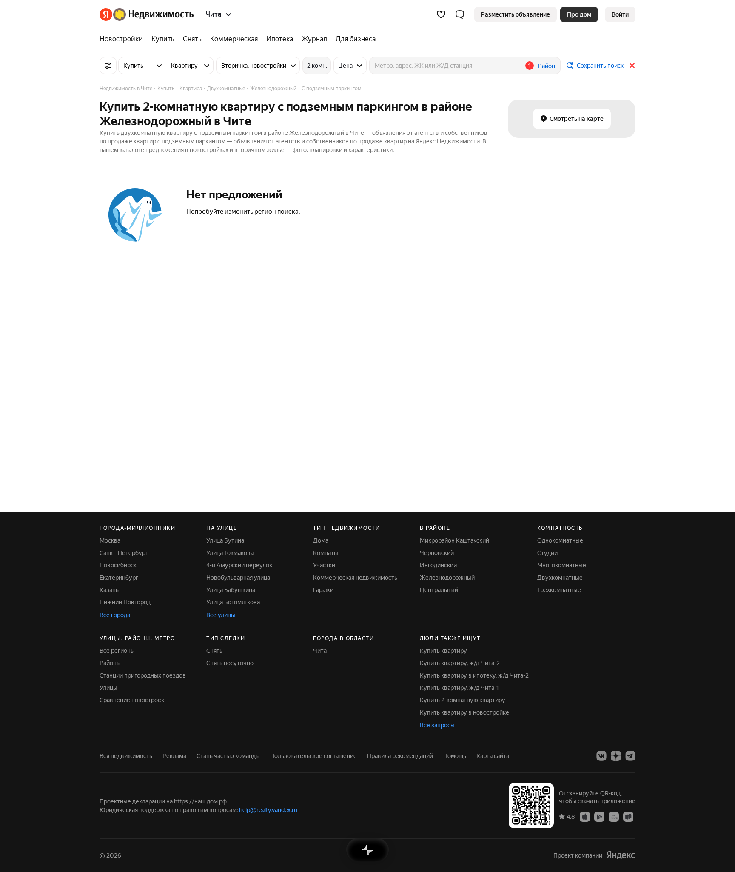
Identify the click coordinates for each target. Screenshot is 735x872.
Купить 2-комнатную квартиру (462, 700)
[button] (459, 14)
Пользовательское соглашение (313, 755)
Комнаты (325, 552)
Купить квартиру (443, 650)
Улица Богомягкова (233, 602)
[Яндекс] (620, 855)
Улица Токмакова (230, 552)
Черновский (437, 552)
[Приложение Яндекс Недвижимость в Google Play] (599, 816)
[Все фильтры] (108, 65)
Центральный (439, 589)
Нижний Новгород (125, 602)
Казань (109, 589)
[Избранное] (441, 14)
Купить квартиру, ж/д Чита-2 (460, 663)
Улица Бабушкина (230, 589)
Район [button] (546, 66)
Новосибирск (118, 565)
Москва (110, 540)
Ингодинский (438, 565)
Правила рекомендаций (400, 755)
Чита (320, 650)
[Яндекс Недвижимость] (147, 14)
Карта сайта (492, 755)
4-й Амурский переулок (239, 565)
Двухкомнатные (560, 577)
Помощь (454, 755)
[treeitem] (123, 39)
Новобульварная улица (238, 577)
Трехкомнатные (559, 589)
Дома (320, 540)
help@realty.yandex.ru (268, 809)
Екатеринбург (119, 577)
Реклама (174, 755)
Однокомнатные (560, 540)
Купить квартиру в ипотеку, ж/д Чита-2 (474, 675)
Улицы (108, 687)
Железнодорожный (447, 577)
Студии (547, 552)
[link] (620, 14)
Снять (214, 650)
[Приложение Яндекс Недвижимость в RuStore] (628, 816)
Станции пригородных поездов (143, 675)
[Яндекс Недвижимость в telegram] (630, 756)
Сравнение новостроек (132, 700)
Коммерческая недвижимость (355, 577)
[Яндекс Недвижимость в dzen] (616, 756)
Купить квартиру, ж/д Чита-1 (459, 687)
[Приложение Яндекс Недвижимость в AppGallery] (614, 816)
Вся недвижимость (126, 755)
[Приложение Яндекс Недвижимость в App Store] (585, 816)
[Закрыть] (632, 65)
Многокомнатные (561, 565)
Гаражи (323, 589)
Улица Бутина (225, 540)
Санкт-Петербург (124, 552)
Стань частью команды (228, 755)
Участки (324, 565)
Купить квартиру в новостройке (464, 712)
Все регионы (117, 650)
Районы (110, 663)
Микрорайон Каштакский (454, 540)
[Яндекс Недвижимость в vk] (601, 756)
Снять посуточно (230, 663)
